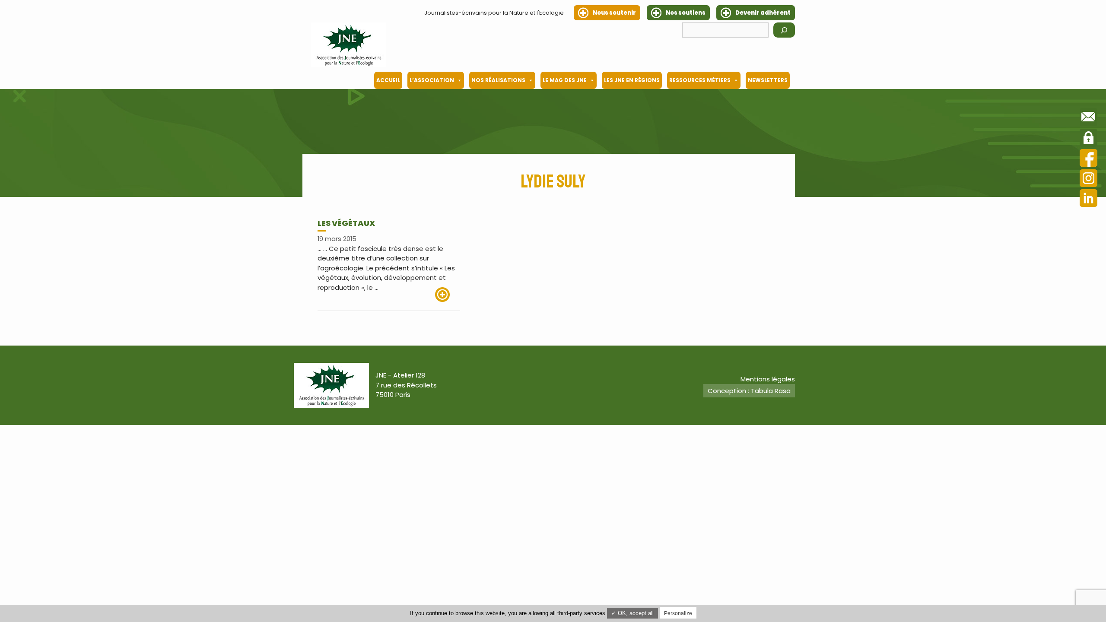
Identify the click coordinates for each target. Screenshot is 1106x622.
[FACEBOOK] (1088, 159)
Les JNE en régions (632, 80)
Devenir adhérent (763, 13)
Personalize (678, 613)
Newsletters (768, 80)
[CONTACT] (1088, 118)
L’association (432, 80)
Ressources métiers (700, 80)
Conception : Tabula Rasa (749, 390)
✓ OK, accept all (632, 613)
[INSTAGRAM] (1088, 179)
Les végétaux (346, 223)
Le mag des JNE (565, 80)
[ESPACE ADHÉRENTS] (1088, 139)
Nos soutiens (686, 13)
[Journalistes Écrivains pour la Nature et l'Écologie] (348, 45)
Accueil (388, 80)
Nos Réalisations (498, 80)
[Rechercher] (784, 30)
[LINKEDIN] (1088, 199)
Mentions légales (768, 379)
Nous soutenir (614, 13)
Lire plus (447, 294)
